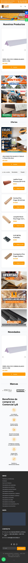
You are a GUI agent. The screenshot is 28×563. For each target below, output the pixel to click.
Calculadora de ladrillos (8, 497)
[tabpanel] (14, 221)
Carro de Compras (6, 483)
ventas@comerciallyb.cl (8, 2)
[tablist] (14, 172)
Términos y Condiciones (8, 478)
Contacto (4, 481)
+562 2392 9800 (13, 534)
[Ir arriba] (14, 560)
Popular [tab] (22, 172)
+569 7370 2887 (23, 2)
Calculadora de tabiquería (8, 501)
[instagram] (26, 16)
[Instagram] (14, 544)
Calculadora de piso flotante (9, 489)
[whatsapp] (26, 19)
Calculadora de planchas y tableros (11, 493)
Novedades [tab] (14, 172)
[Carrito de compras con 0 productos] (25, 6)
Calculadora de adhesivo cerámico (10, 495)
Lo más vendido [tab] (6, 172)
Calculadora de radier (7, 499)
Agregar (15, 67)
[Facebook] (11, 544)
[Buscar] (21, 6)
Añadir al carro (15, 42)
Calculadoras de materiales (9, 485)
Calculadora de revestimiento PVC (10, 504)
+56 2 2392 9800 (23, 1)
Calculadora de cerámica (8, 487)
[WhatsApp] (16, 544)
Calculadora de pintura (8, 491)
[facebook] (26, 12)
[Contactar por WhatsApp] (3, 559)
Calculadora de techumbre (8, 506)
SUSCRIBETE (21, 548)
